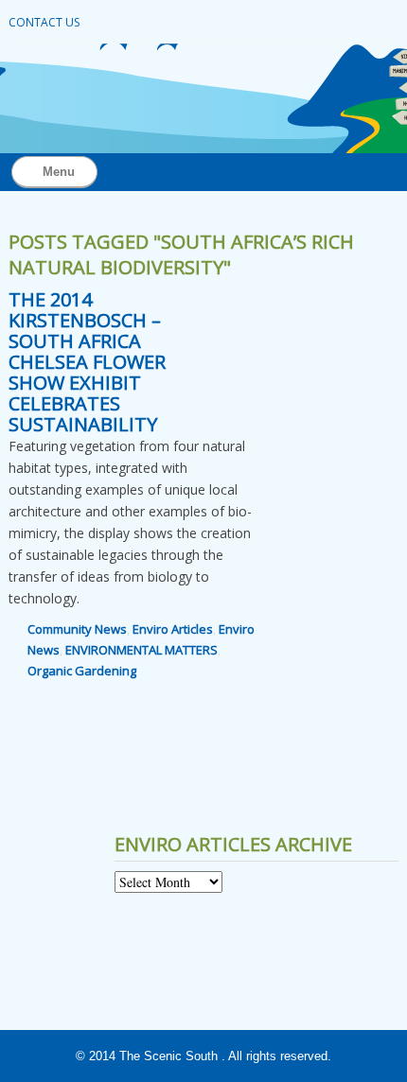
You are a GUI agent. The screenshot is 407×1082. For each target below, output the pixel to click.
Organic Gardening (81, 670)
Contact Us (44, 22)
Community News (77, 628)
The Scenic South (168, 1056)
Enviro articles (173, 628)
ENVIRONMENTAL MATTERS (141, 649)
